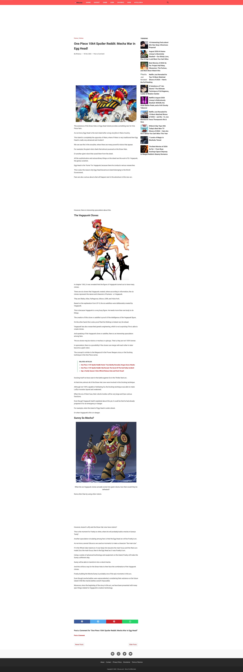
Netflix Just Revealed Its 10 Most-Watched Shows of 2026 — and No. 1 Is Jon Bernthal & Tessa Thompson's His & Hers (154, 117)
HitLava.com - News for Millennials (126, 669)
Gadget (97, 2)
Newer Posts (79, 644)
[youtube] (130, 654)
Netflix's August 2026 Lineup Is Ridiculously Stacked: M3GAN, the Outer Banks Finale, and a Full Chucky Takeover (154, 103)
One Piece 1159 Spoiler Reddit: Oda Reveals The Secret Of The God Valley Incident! (107, 368)
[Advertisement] (121, 21)
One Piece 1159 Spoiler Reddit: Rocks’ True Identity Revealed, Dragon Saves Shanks (108, 365)
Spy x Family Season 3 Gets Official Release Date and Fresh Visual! (102, 371)
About (102, 662)
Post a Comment (99, 54)
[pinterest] (114, 621)
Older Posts (133, 644)
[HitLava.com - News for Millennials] (78, 2)
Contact (108, 662)
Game (105, 2)
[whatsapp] (130, 621)
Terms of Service (137, 662)
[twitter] (98, 621)
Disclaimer (126, 662)
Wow (129, 2)
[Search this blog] (168, 2)
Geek (112, 2)
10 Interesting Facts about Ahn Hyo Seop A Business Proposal (158, 44)
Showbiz (120, 2)
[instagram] (118, 654)
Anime (88, 2)
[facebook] (82, 621)
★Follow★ (138, 2)
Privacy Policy (117, 662)
